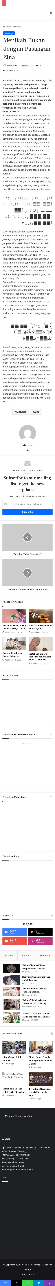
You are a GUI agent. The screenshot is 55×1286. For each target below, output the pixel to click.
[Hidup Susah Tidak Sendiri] (14, 1047)
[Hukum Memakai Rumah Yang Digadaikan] (11, 991)
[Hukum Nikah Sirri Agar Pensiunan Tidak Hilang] (11, 1004)
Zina (36, 411)
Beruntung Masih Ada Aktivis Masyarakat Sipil (40, 1092)
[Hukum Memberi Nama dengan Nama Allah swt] (11, 968)
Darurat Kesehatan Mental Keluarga (12, 654)
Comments (44, 955)
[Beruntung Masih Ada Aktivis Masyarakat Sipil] (41, 1079)
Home (8, 26)
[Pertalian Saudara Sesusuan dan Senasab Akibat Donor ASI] (41, 644)
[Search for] (51, 14)
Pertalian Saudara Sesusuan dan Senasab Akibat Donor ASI (40, 657)
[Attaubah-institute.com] (27, 13)
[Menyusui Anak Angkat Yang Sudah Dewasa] (11, 980)
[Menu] (3, 14)
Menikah (21, 411)
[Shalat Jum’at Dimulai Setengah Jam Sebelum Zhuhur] (41, 1047)
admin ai (10, 66)
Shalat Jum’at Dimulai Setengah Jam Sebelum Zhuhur (40, 1060)
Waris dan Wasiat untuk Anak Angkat (40, 627)
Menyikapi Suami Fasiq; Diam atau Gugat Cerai (14, 627)
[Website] (27, 450)
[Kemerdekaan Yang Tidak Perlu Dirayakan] (14, 1079)
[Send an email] (16, 66)
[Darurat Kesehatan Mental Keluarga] (14, 643)
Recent (26, 955)
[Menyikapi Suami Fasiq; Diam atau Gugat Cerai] (14, 616)
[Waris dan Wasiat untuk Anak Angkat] (41, 616)
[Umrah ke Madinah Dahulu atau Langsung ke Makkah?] (11, 1017)
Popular (9, 955)
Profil (31, 1274)
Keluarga (17, 26)
